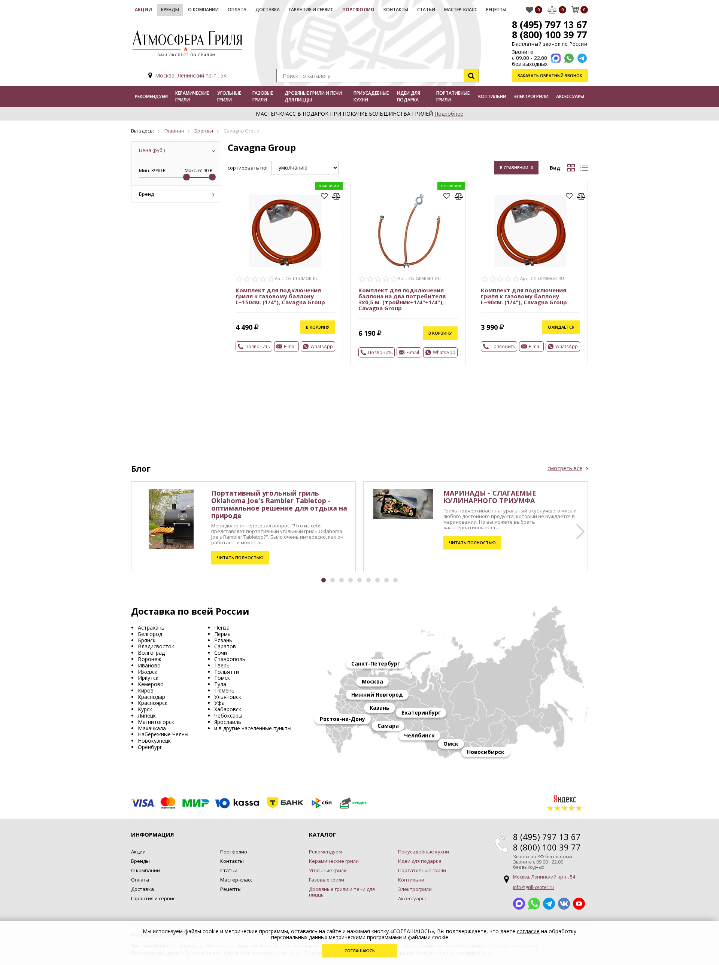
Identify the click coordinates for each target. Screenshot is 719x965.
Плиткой (571, 167)
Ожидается (561, 327)
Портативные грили (453, 96)
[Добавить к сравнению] (336, 196)
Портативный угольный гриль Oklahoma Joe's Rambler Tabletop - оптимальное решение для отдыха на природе (279, 504)
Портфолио (358, 9)
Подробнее (448, 113)
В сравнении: (516, 167)
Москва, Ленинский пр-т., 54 (191, 75)
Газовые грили (262, 96)
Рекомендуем (151, 96)
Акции (143, 9)
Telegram (549, 904)
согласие (528, 931)
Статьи (426, 9)
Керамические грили (192, 96)
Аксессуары (570, 96)
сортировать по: (247, 168)
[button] (580, 531)
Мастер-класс (460, 9)
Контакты (395, 9)
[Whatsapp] (569, 58)
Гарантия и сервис (311, 9)
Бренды (170, 9)
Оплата (237, 9)
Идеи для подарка (408, 96)
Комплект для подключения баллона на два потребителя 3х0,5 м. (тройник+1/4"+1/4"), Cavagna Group (402, 299)
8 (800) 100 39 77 (549, 34)
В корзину (318, 327)
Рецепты (496, 9)
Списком (584, 167)
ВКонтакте (564, 904)
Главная (174, 130)
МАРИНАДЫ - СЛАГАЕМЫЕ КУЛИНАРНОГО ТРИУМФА (489, 496)
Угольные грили (229, 96)
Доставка (267, 9)
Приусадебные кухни (371, 96)
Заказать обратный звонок (550, 75)
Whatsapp (534, 904)
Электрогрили (531, 96)
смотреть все (564, 468)
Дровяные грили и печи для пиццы (313, 96)
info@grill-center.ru (533, 887)
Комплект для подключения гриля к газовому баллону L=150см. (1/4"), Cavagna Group (280, 296)
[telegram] (582, 58)
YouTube (579, 904)
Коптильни (492, 96)
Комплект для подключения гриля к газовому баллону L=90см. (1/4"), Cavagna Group (524, 296)
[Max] (556, 58)
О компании (203, 9)
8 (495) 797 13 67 (549, 24)
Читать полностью (240, 557)
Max (519, 904)
